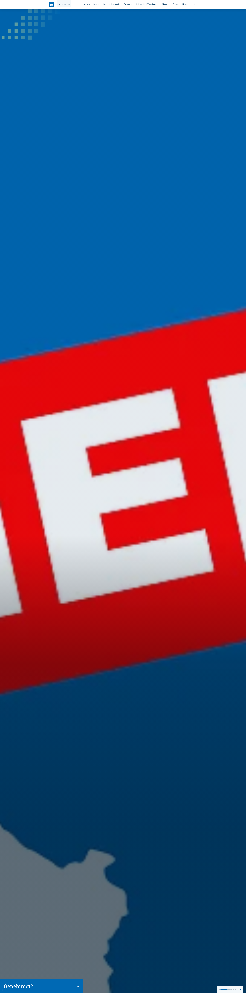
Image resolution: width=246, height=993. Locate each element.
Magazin (165, 4)
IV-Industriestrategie (111, 4)
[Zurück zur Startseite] (51, 4)
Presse (176, 4)
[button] (219, 989)
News (184, 4)
